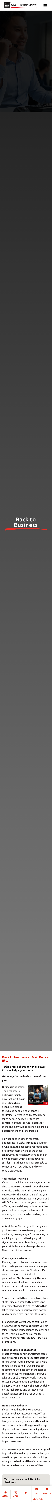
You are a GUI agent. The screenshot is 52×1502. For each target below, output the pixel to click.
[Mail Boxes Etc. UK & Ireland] (20, 5)
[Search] (37, 1498)
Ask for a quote (36, 1492)
